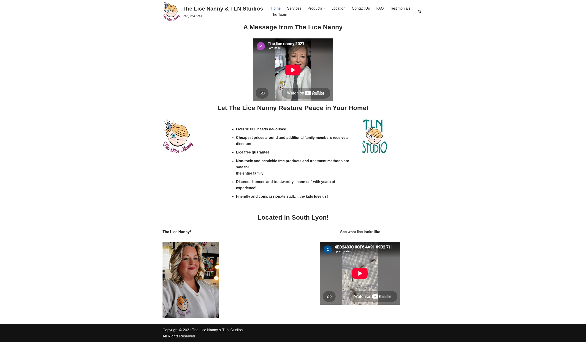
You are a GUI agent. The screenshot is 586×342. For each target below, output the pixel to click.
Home (276, 8)
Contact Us (361, 8)
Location (338, 8)
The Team (279, 14)
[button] (324, 8)
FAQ (380, 8)
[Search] (419, 11)
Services (294, 8)
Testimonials (400, 8)
